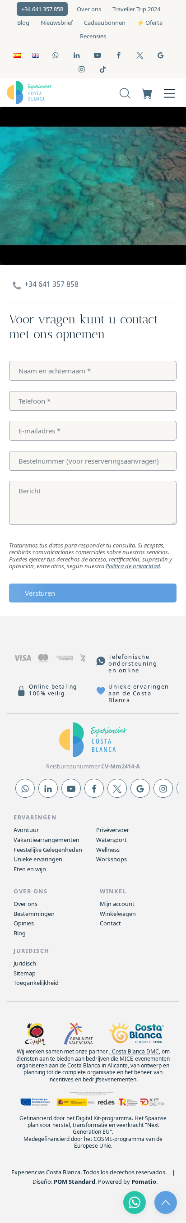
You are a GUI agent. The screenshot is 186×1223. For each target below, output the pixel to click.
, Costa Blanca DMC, (134, 1051)
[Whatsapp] (25, 788)
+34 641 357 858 (51, 284)
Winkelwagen (118, 914)
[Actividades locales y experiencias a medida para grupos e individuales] (42, 92)
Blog (20, 933)
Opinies (24, 923)
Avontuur (26, 830)
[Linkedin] (48, 788)
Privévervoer (112, 830)
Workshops (111, 859)
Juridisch (25, 963)
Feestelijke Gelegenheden (48, 850)
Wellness (108, 850)
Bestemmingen (34, 914)
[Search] (125, 93)
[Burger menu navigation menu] (169, 93)
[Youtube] (71, 788)
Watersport (111, 840)
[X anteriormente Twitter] (117, 788)
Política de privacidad (133, 566)
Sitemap (25, 973)
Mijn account (117, 904)
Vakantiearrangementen (46, 840)
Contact (110, 923)
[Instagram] (163, 788)
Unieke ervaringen (38, 859)
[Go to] (56, 55)
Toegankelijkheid (36, 983)
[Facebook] (94, 788)
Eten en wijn (30, 869)
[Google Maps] (140, 788)
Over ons (25, 904)
